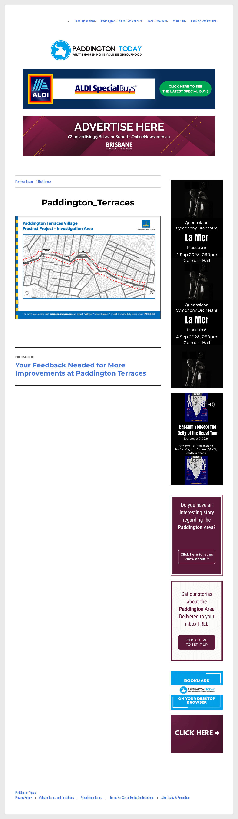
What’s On (179, 20)
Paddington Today (25, 792)
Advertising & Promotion (175, 797)
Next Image (44, 181)
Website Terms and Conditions (56, 797)
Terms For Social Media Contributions (132, 797)
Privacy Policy (23, 797)
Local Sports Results (203, 20)
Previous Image (24, 181)
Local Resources (157, 20)
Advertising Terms (91, 797)
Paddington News (84, 20)
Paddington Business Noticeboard (121, 20)
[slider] (201, 481)
